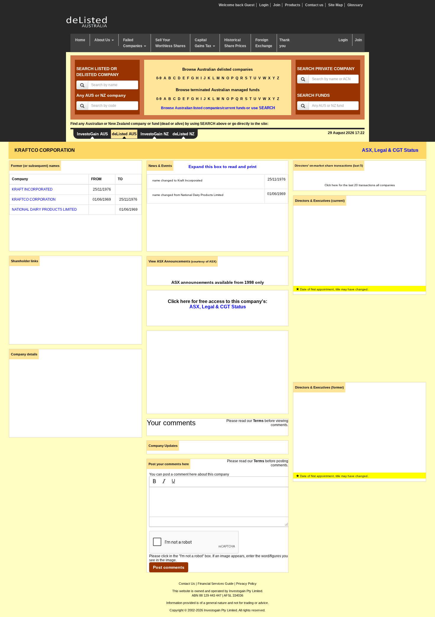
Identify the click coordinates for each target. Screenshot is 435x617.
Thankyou (284, 43)
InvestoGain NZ (155, 134)
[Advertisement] (75, 483)
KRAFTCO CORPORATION (34, 199)
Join (276, 5)
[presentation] (154, 482)
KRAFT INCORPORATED (32, 189)
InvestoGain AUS (92, 134)
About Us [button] (102, 40)
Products (292, 5)
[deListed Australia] (86, 22)
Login (263, 5)
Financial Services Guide (215, 583)
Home (80, 40)
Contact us (314, 5)
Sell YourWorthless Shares (170, 43)
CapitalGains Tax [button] (203, 43)
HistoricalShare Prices (235, 43)
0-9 (159, 78)
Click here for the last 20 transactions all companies (360, 185)
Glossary (355, 5)
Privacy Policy (246, 583)
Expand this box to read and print (222, 166)
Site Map (335, 5)
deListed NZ (183, 134)
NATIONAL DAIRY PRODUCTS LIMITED (44, 209)
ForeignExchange (263, 43)
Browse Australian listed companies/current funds (203, 108)
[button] (154, 481)
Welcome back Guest (236, 5)
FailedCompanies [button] (133, 43)
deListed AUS (124, 134)
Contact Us (187, 583)
